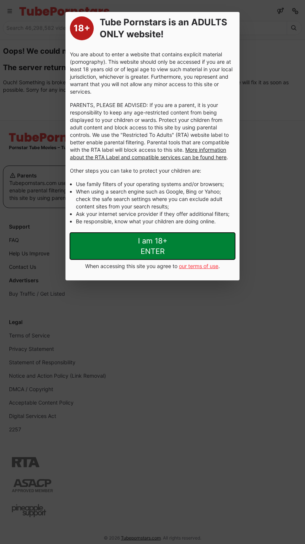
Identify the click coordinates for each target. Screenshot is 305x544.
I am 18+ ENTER (152, 246)
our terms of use (198, 266)
